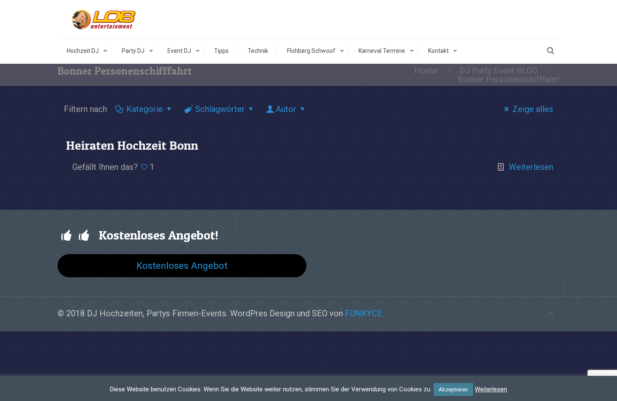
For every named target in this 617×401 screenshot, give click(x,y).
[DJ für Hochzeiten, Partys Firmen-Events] (103, 19)
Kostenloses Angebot (181, 265)
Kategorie (144, 109)
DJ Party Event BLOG (498, 70)
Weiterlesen (531, 167)
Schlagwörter (220, 109)
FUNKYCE (363, 313)
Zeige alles (532, 109)
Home (425, 70)
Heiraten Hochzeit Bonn (132, 145)
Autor (286, 109)
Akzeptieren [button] (453, 389)
